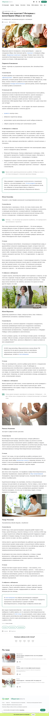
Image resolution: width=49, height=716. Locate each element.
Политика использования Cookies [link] (34, 702)
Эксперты (5, 627)
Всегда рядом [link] (6, 5)
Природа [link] (17, 5)
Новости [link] (8, 702)
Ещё (44, 5)
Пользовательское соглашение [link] (18, 702)
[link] (7, 1)
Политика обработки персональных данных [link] (12, 704)
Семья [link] (41, 5)
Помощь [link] (28, 5)
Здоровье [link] (12, 5)
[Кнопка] (34, 2)
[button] (5, 22)
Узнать (33, 714)
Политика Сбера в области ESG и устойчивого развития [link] (14, 706)
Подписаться (44, 1)
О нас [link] (3, 702)
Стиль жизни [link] (22, 5)
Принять (42, 710)
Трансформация (21, 627)
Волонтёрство (12, 627)
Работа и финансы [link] (35, 5)
